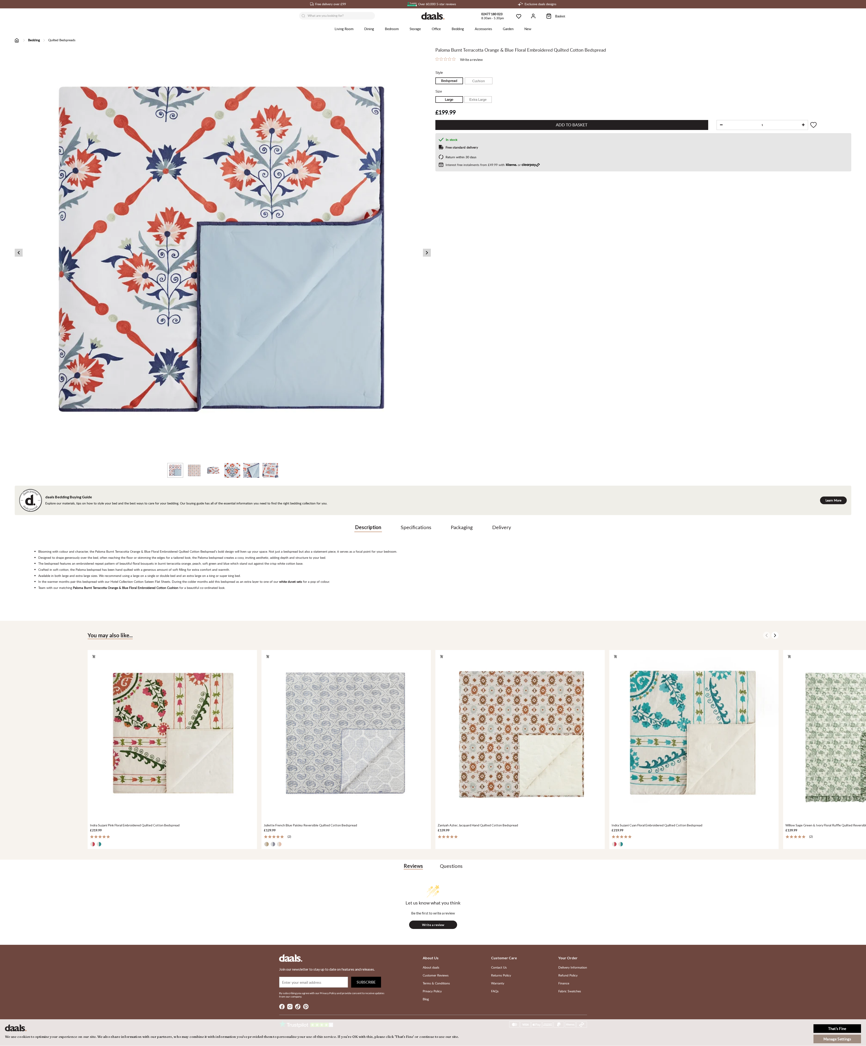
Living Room (344, 28)
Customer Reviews (436, 975)
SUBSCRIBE (366, 982)
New (527, 28)
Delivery (501, 527)
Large (449, 99)
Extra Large (478, 99)
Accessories (483, 28)
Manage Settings (837, 1038)
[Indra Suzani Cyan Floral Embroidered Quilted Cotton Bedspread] (694, 734)
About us (431, 958)
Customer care (504, 958)
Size (438, 91)
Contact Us (499, 967)
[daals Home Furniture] (433, 16)
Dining (369, 28)
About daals (431, 967)
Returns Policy (501, 975)
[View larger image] (223, 253)
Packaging (462, 527)
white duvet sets (290, 581)
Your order (568, 958)
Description (368, 527)
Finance (563, 983)
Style (439, 72)
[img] (437, 59)
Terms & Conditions (436, 983)
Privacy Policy (432, 991)
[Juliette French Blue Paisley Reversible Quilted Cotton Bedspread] (346, 734)
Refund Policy (568, 975)
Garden (508, 28)
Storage (415, 28)
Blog (426, 999)
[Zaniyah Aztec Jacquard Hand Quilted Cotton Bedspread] (520, 734)
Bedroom (392, 28)
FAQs (495, 991)
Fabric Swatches (569, 991)
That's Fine (837, 1028)
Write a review (471, 60)
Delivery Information (572, 967)
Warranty (497, 983)
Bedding (458, 28)
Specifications (416, 527)
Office (436, 28)
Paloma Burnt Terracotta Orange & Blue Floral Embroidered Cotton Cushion (125, 587)
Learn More (833, 500)
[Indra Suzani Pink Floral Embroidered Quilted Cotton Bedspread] (172, 734)
